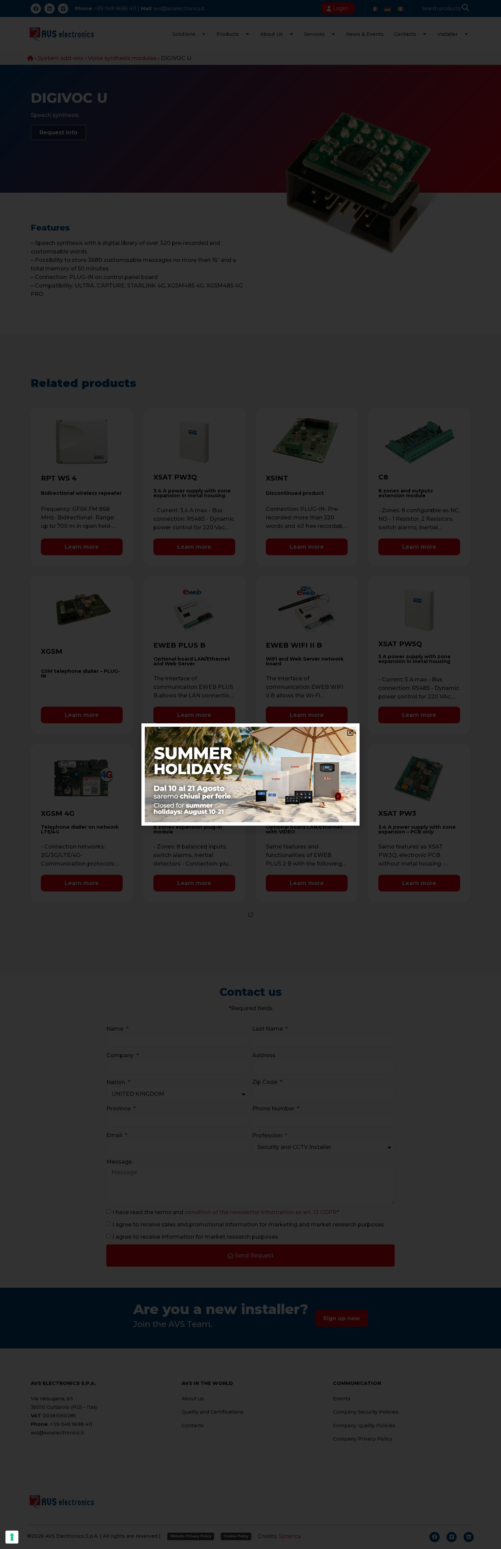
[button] (350, 732)
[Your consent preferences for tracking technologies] (11, 1537)
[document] (250, 774)
